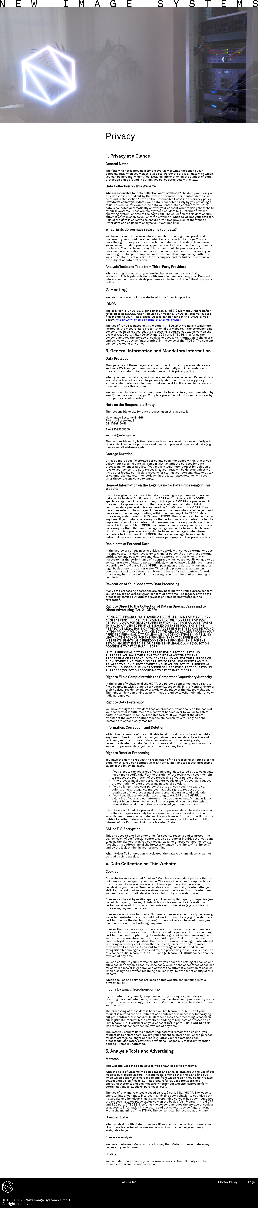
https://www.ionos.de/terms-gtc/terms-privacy (148, 319)
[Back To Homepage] (129, 3)
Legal (252, 1182)
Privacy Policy (227, 1182)
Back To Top (128, 1182)
